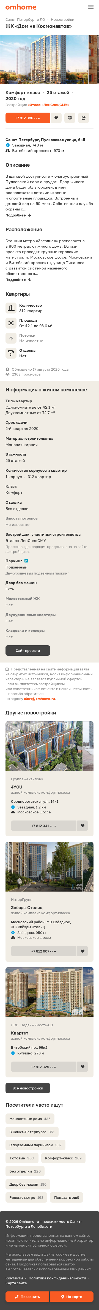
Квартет (19, 1032)
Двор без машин (27, 1184)
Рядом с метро (26, 1197)
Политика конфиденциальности (57, 1278)
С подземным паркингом (35, 1145)
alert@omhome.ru (39, 698)
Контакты (14, 1278)
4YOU (16, 786)
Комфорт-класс (63, 1158)
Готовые (22, 1158)
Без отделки (25, 1171)
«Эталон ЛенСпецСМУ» (48, 104)
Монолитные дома (30, 1118)
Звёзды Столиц (26, 907)
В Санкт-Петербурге (32, 1132)
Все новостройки (27, 1088)
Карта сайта (16, 1283)
